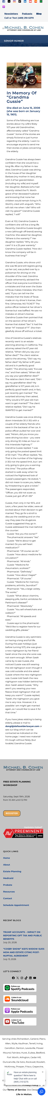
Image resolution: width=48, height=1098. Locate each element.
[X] (17, 978)
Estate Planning (12, 871)
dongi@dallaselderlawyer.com (22, 726)
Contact (7, 898)
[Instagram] (21, 978)
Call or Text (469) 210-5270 (19, 18)
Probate (7, 885)
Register (12, 813)
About (6, 864)
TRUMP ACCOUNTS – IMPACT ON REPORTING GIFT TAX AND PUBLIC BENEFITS (22, 935)
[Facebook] (13, 978)
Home (6, 858)
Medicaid (8, 878)
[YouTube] (34, 978)
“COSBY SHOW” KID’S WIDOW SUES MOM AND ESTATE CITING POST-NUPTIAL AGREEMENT (23, 952)
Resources (9, 891)
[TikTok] (26, 978)
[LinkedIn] (30, 978)
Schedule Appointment (16, 905)
